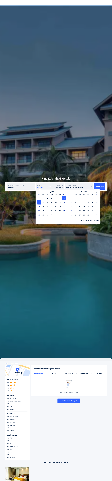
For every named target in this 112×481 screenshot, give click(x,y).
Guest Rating (84, 373)
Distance (99, 373)
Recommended (38, 373)
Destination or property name (16, 185)
